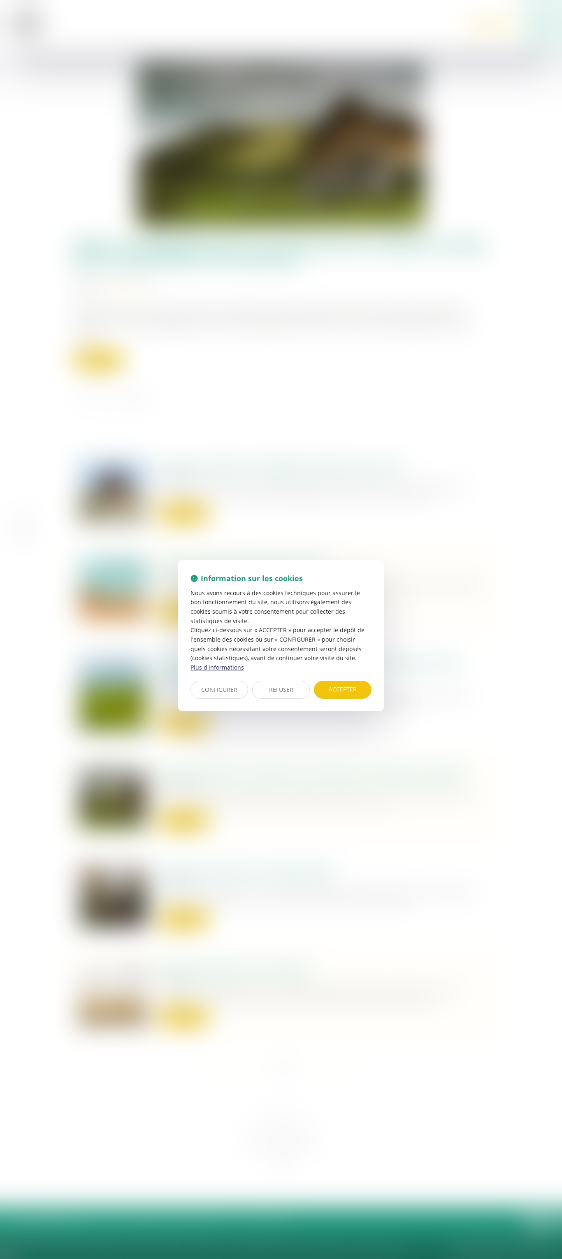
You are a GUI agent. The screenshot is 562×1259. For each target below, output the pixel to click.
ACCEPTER (343, 689)
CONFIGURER (219, 689)
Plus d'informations (217, 667)
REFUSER (281, 689)
